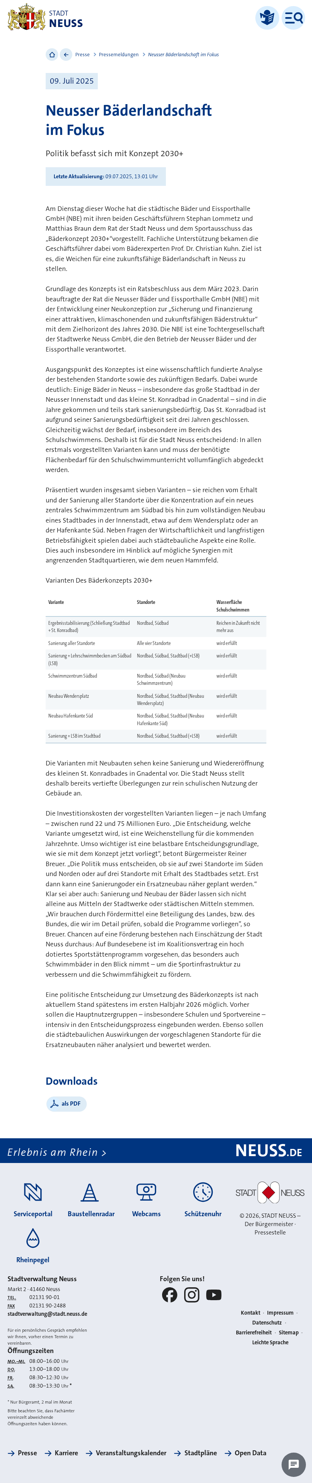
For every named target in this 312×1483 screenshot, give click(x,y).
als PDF (71, 1103)
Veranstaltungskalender (131, 1453)
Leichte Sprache (270, 1342)
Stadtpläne (200, 1453)
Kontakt (250, 1313)
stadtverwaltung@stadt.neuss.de (47, 1314)
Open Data (250, 1453)
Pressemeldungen (119, 54)
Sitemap (289, 1332)
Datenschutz (267, 1322)
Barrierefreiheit (254, 1332)
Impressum (280, 1313)
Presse (82, 54)
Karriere (66, 1453)
